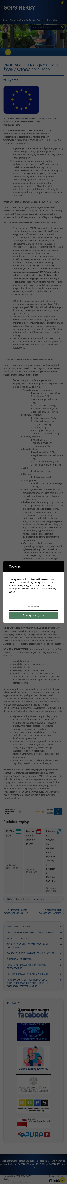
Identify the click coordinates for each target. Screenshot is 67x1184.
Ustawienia (33, 606)
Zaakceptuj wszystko (33, 615)
